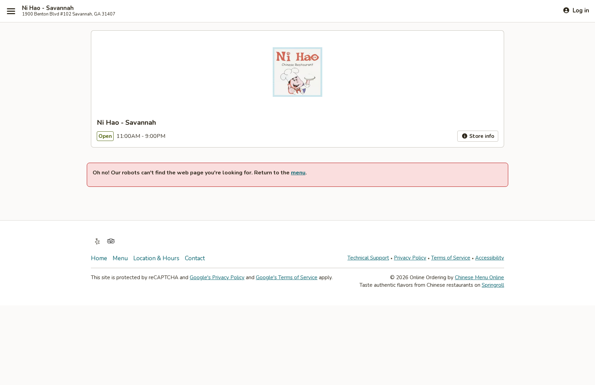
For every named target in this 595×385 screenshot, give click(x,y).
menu (298, 172)
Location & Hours (156, 258)
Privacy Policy (410, 257)
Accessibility (489, 257)
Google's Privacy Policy (217, 277)
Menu (120, 258)
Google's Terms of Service (286, 277)
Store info (481, 136)
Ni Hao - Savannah (48, 8)
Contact (195, 258)
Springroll (493, 285)
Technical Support (368, 257)
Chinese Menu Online (479, 277)
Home (99, 258)
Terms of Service (450, 257)
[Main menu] (11, 11)
